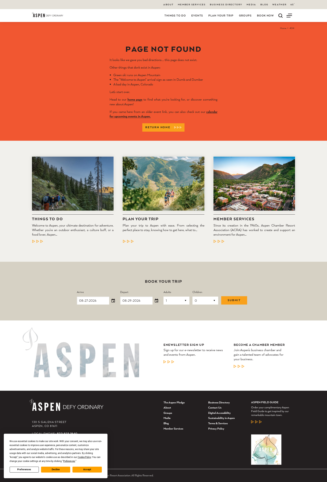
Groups (245, 15)
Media (251, 4)
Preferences (24, 469)
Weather (279, 4)
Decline (56, 469)
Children (197, 292)
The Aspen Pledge (174, 402)
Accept (87, 469)
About (168, 4)
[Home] (47, 14)
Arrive (80, 292)
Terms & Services (218, 423)
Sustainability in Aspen (221, 418)
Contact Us (214, 407)
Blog (264, 4)
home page (135, 99)
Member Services (192, 4)
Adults (167, 292)
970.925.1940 (67, 433)
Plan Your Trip (221, 15)
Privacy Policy (216, 428)
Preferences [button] (69, 461)
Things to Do (175, 15)
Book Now (265, 15)
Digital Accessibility (219, 413)
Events (197, 15)
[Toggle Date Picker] (113, 301)
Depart (124, 292)
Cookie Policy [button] (84, 457)
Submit (234, 300)
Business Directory (226, 4)
